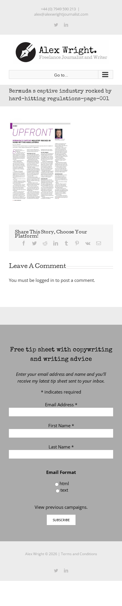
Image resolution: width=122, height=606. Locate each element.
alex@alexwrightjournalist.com (61, 14)
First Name (61, 425)
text (64, 490)
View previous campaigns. (61, 507)
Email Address (61, 404)
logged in (45, 280)
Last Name (61, 447)
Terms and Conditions (79, 553)
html (64, 483)
